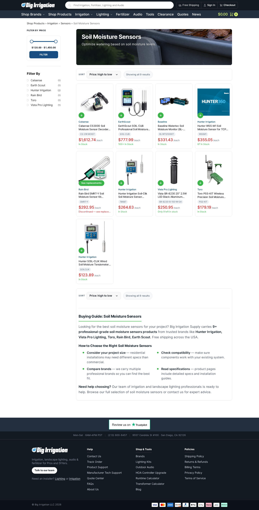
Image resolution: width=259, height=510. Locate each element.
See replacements (91, 182)
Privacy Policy (193, 472)
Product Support (97, 467)
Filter (44, 54)
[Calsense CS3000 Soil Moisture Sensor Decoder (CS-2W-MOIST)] (95, 102)
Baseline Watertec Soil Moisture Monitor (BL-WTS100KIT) (171, 127)
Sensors (66, 23)
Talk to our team (44, 470)
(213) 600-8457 (117, 435)
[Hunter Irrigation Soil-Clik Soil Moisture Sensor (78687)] (134, 170)
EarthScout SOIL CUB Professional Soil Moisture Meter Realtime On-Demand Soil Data (133, 127)
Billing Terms (192, 467)
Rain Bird (84, 189)
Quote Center (95, 478)
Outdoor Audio (145, 467)
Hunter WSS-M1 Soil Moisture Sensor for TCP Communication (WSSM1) (212, 127)
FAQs (90, 483)
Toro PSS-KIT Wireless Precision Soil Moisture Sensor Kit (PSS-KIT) (210, 195)
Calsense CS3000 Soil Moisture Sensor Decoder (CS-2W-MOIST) (93, 127)
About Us (93, 489)
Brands (140, 456)
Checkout (229, 5)
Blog (138, 489)
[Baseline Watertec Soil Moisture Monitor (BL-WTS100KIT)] (174, 102)
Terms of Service (195, 478)
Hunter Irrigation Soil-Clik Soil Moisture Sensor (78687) (132, 195)
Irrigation (52, 23)
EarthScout (124, 121)
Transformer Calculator (150, 483)
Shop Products (35, 23)
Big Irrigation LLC (44, 504)
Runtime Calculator (147, 478)
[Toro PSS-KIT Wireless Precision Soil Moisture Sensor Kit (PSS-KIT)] (213, 170)
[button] (228, 14)
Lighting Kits (143, 461)
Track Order (94, 461)
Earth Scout (38, 85)
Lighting (60, 478)
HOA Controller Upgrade (151, 472)
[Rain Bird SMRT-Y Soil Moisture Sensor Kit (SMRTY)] (95, 170)
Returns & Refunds (196, 461)
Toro (199, 189)
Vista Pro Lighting (167, 189)
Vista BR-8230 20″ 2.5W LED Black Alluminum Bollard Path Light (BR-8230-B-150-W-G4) (172, 195)
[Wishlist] (109, 89)
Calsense (84, 121)
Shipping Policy (194, 456)
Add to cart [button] (81, 115)
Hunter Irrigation (206, 121)
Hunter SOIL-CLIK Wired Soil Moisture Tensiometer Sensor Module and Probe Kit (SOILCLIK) (94, 263)
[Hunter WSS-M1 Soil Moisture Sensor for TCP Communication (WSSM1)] (213, 102)
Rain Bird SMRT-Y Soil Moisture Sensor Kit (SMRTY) (91, 195)
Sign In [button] (211, 5)
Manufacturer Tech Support (104, 472)
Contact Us (94, 456)
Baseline (162, 121)
